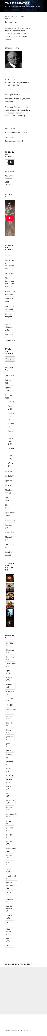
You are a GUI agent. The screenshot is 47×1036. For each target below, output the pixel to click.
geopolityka (11, 710)
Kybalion (8, 481)
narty (8, 788)
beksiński (10, 644)
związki (9, 923)
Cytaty (11, 79)
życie (9, 945)
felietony (10, 699)
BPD (9, 402)
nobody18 (10, 801)
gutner (9, 717)
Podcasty (9, 520)
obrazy (9, 808)
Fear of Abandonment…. (9, 327)
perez (8, 822)
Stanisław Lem (12, 48)
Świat (10, 456)
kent (9, 751)
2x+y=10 (8, 375)
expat (8, 19)
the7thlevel (11, 877)
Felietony (9, 395)
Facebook (9, 179)
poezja (9, 836)
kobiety (9, 756)
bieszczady (10, 651)
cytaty (11, 83)
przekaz (9, 843)
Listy (7, 485)
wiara (8, 893)
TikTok (7, 184)
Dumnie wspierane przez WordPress (18, 1030)
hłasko (9, 731)
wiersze (9, 900)
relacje (9, 856)
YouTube (8, 176)
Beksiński (9, 380)
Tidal (7, 182)
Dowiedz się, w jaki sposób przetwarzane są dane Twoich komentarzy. (17, 113)
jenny (8, 745)
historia (9, 724)
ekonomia (10, 685)
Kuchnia (8, 476)
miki (9, 775)
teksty (9, 870)
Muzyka (8, 498)
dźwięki (9, 679)
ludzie (8, 770)
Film (7, 471)
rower (8, 863)
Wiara (10, 463)
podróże (9, 829)
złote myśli (14, 85)
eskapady (10, 692)
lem (17, 83)
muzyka (9, 781)
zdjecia (9, 916)
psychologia (11, 849)
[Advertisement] (23, 990)
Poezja (7, 532)
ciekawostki (11, 665)
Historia (11, 424)
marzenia (25, 83)
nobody (9, 794)
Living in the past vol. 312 (8, 317)
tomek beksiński (10, 885)
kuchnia (9, 763)
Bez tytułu (9, 273)
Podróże (11, 431)
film (9, 705)
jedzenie (9, 738)
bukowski (10, 658)
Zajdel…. (8, 256)
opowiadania (11, 815)
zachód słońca (9, 908)
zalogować (18, 99)
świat (8, 940)
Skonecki (9, 537)
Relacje (11, 448)
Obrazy (8, 505)
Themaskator (17, 3)
